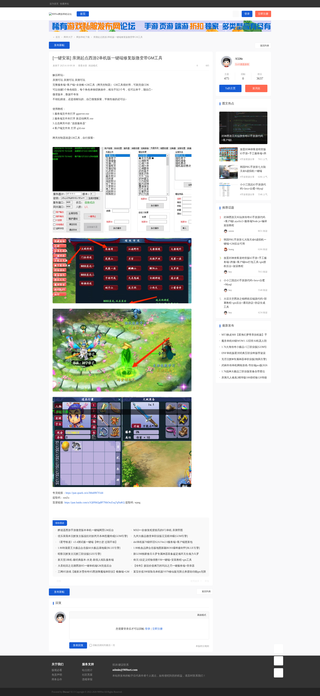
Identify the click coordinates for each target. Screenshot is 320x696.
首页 (83, 13)
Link (91, 615)
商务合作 (57, 679)
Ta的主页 (230, 88)
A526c (239, 58)
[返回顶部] (278, 672)
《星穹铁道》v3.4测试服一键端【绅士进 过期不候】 (88, 542)
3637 (259, 78)
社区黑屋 (87, 674)
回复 (59, 581)
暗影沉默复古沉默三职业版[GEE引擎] (79, 553)
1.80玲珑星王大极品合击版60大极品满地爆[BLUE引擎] (89, 548)
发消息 (256, 88)
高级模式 (201, 615)
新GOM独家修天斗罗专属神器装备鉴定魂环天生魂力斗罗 (166, 553)
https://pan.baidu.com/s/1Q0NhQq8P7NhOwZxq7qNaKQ (94, 502)
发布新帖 (59, 45)
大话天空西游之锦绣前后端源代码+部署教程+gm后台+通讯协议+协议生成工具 (245, 302)
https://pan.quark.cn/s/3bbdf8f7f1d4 (84, 493)
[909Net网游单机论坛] (60, 13)
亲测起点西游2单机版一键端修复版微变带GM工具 (118, 37)
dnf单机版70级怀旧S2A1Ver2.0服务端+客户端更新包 (163, 542)
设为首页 (54, 3)
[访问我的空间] (226, 61)
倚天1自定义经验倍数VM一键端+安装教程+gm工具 (162, 559)
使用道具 (194, 581)
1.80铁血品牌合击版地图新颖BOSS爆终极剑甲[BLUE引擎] (166, 548)
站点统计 (87, 670)
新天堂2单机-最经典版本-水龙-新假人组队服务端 (86, 559)
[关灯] (278, 648)
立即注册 (263, 13)
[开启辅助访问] (262, 3)
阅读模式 (93, 65)
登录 (247, 13)
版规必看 (57, 670)
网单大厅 (68, 37)
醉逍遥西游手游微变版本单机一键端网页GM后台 (86, 530)
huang (231, 249)
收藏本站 (64, 3)
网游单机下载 (83, 37)
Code (103, 615)
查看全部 (82, 65)
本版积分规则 (202, 646)
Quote (97, 615)
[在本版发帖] (278, 660)
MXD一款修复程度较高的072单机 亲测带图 (158, 530)
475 (226, 78)
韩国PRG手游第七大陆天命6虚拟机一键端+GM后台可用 (245, 241)
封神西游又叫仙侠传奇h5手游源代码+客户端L (242, 138)
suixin (231, 231)
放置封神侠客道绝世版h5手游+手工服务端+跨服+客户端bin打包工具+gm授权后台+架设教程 (245, 262)
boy (230, 272)
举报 (207, 581)
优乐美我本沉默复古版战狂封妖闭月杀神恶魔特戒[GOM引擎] (93, 536)
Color (79, 615)
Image (85, 615)
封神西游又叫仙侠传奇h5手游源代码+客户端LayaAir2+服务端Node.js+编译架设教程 (245, 221)
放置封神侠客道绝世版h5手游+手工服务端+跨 (253, 151)
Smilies (109, 615)
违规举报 (87, 679)
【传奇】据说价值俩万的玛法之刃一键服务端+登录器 (163, 565)
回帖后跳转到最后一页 (104, 645)
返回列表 (264, 45)
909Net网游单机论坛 (50, 37)
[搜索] (236, 14)
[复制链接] (165, 58)
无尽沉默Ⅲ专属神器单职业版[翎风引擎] (244, 359)
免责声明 (57, 674)
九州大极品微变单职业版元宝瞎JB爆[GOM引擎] (160, 536)
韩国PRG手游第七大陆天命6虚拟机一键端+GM (253, 169)
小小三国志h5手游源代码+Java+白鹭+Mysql (253, 186)
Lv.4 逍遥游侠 (242, 64)
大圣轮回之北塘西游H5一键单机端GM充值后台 (85, 565)
